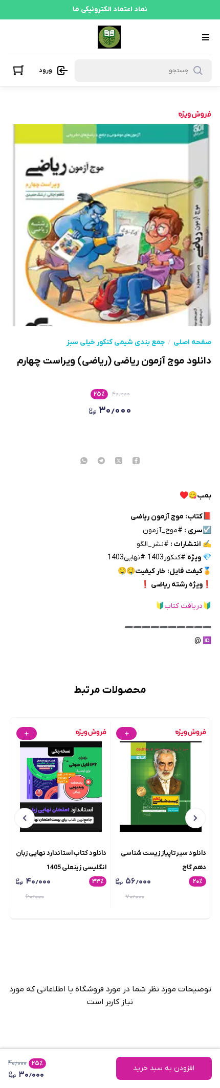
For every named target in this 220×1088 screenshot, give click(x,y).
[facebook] (136, 461)
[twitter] (118, 461)
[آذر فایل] (109, 37)
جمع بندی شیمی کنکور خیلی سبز (116, 342)
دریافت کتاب (183, 606)
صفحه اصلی (192, 342)
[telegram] (101, 461)
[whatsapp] (83, 461)
